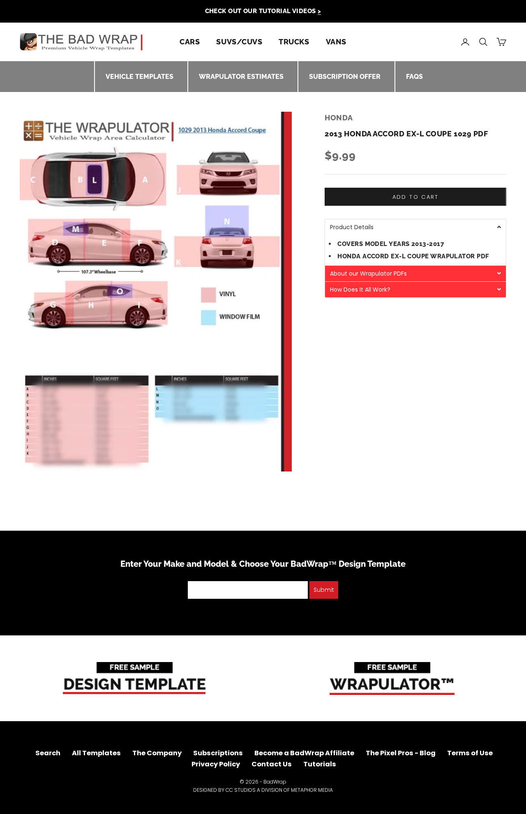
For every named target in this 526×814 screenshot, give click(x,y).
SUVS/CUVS (239, 41)
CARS (190, 41)
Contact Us (271, 764)
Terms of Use (470, 753)
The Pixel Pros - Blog (401, 753)
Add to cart (415, 197)
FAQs (414, 76)
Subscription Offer (345, 76)
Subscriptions (218, 753)
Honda (339, 117)
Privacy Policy (215, 764)
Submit (324, 590)
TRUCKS (294, 41)
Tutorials (319, 764)
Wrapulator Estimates (241, 76)
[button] (415, 227)
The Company (157, 753)
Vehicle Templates (139, 76)
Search (47, 753)
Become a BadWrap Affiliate (304, 753)
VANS (336, 41)
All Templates (96, 753)
